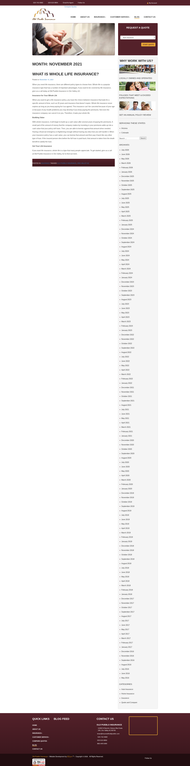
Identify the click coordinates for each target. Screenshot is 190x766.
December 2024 (127, 229)
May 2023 (125, 313)
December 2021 (127, 387)
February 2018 (127, 590)
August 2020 (126, 458)
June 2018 (125, 572)
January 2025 (126, 225)
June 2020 (125, 467)
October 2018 (126, 555)
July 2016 (125, 669)
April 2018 (125, 581)
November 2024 (127, 233)
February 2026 (127, 167)
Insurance (45, 163)
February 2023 (127, 326)
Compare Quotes (71, 6)
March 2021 (126, 427)
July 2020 (125, 462)
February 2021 (127, 431)
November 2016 (127, 656)
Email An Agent (67, 3)
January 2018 (126, 594)
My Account (152, 3)
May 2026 (125, 159)
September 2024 (127, 242)
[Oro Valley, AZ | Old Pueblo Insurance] (44, 13)
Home (73, 17)
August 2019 (126, 511)
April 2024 (125, 264)
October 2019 (126, 502)
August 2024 (126, 247)
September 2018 (127, 559)
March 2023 (126, 321)
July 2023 (125, 304)
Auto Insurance (127, 689)
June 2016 (125, 673)
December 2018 (127, 546)
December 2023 (127, 282)
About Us (85, 17)
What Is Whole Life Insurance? (65, 74)
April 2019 (125, 528)
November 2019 (127, 497)
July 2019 (125, 515)
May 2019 (125, 524)
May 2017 (125, 629)
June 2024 (125, 255)
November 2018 (127, 550)
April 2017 (125, 634)
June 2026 (125, 154)
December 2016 (127, 651)
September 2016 (127, 660)
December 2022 (127, 335)
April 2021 (125, 423)
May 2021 (125, 418)
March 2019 (126, 533)
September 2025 (127, 189)
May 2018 (125, 577)
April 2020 (125, 475)
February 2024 (127, 273)
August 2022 (126, 352)
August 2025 (126, 194)
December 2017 (127, 599)
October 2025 (126, 185)
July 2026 (125, 150)
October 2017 (126, 607)
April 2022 (125, 370)
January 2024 (126, 277)
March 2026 (126, 163)
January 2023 (126, 330)
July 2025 (125, 198)
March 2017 (126, 638)
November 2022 (127, 339)
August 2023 (126, 299)
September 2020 (127, 453)
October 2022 (126, 343)
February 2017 (127, 643)
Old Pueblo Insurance (66, 163)
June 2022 (125, 361)
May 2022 (125, 365)
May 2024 (125, 260)
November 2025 (127, 181)
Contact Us (149, 17)
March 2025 (126, 216)
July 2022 (125, 357)
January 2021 (126, 436)
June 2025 (125, 203)
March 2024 (126, 269)
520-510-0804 (53, 3)
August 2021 (126, 405)
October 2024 (126, 238)
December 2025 (127, 176)
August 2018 (126, 563)
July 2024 (125, 251)
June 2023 (125, 308)
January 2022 (126, 383)
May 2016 (125, 678)
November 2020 (127, 445)
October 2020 (126, 449)
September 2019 (127, 506)
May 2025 (125, 207)
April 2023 (125, 317)
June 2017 (125, 625)
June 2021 (125, 414)
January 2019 (126, 541)
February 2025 (127, 220)
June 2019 (125, 519)
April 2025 (125, 211)
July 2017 (125, 621)
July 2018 (125, 568)
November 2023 (127, 286)
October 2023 (126, 291)
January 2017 (126, 647)
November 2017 (127, 603)
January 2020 (126, 489)
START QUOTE (148, 44)
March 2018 (126, 585)
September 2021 (127, 401)
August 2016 (126, 665)
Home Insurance (127, 694)
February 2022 (127, 379)
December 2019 (127, 493)
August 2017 (126, 616)
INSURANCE (99, 17)
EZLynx (70, 756)
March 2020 (126, 480)
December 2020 (127, 440)
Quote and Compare (129, 702)
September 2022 (127, 348)
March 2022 (126, 374)
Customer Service (119, 17)
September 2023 (127, 295)
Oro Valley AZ (83, 163)
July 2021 (125, 409)
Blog (136, 17)
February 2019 (127, 537)
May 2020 (125, 471)
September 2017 (127, 612)
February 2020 (127, 484)
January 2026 (126, 172)
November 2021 (127, 392)
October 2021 (126, 396)
